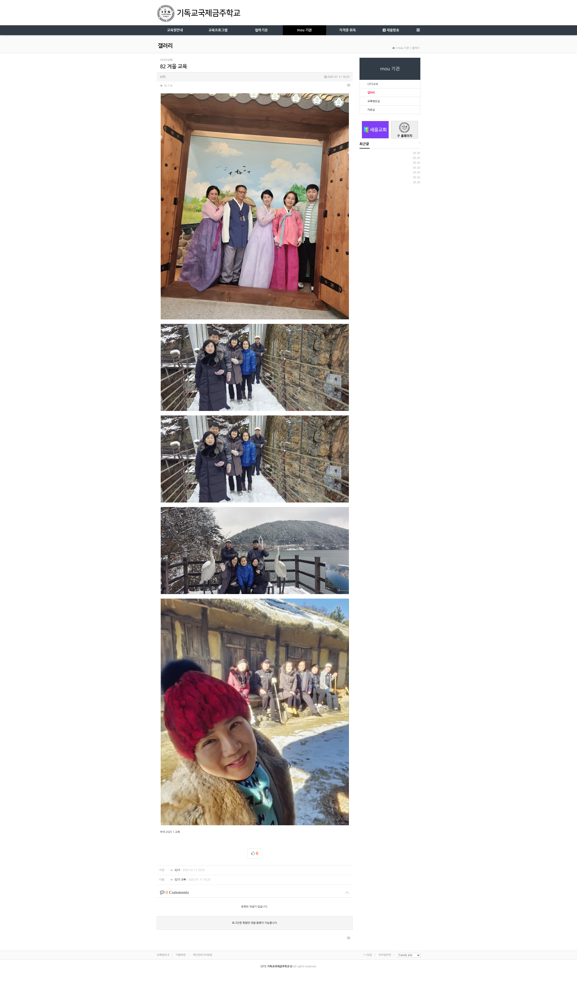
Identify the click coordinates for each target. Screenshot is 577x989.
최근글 (364, 143)
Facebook (283, 973)
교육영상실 (373, 101)
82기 (189, 870)
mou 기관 (304, 30)
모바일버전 (385, 955)
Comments (177, 892)
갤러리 (415, 48)
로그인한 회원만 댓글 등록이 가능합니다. (255, 923)
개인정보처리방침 (202, 955)
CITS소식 (372, 84)
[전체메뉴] (418, 30)
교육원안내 (175, 30)
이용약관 (181, 955)
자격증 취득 (347, 30)
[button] (348, 85)
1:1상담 (367, 955)
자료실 (371, 109)
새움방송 (392, 30)
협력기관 (261, 30)
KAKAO (292, 973)
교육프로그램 (217, 30)
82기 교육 (192, 879)
